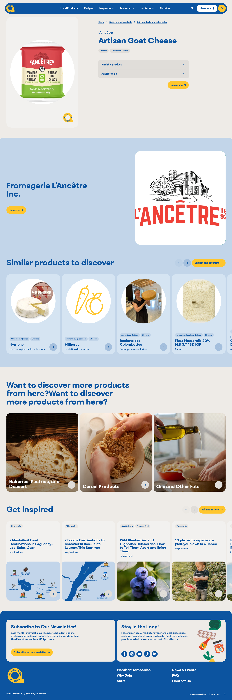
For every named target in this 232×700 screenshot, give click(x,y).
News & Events (184, 670)
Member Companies (134, 670)
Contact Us (181, 681)
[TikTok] (147, 654)
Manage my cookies (197, 694)
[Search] (222, 8)
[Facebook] (124, 654)
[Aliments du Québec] (10, 8)
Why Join (124, 675)
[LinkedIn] (155, 654)
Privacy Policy (215, 694)
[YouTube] (139, 654)
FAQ (175, 675)
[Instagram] (132, 654)
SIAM (121, 681)
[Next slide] (187, 263)
